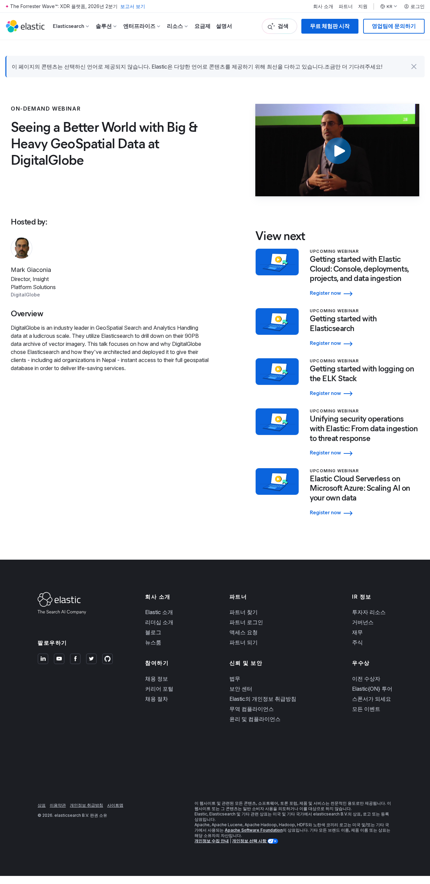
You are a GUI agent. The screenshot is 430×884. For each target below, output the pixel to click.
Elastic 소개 (159, 612)
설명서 (224, 26)
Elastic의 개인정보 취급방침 (262, 698)
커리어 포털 (159, 688)
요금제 (203, 26)
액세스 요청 (243, 632)
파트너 (346, 6)
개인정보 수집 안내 (212, 840)
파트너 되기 (243, 642)
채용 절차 (156, 698)
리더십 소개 (159, 622)
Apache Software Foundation (254, 830)
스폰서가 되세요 (371, 698)
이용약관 (58, 805)
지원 (363, 6)
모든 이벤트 (366, 709)
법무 (234, 678)
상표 (42, 805)
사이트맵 (115, 805)
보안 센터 (240, 688)
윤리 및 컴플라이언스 (255, 719)
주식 (357, 642)
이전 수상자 (366, 678)
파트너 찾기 (243, 612)
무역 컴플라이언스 (251, 709)
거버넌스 (363, 622)
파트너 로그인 (246, 622)
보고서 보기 (132, 6)
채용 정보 (156, 678)
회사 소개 (323, 6)
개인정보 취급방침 (86, 805)
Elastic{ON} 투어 (372, 688)
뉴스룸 (153, 642)
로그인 (418, 6)
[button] (413, 66)
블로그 (153, 632)
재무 (357, 632)
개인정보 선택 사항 (249, 840)
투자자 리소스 (369, 612)
